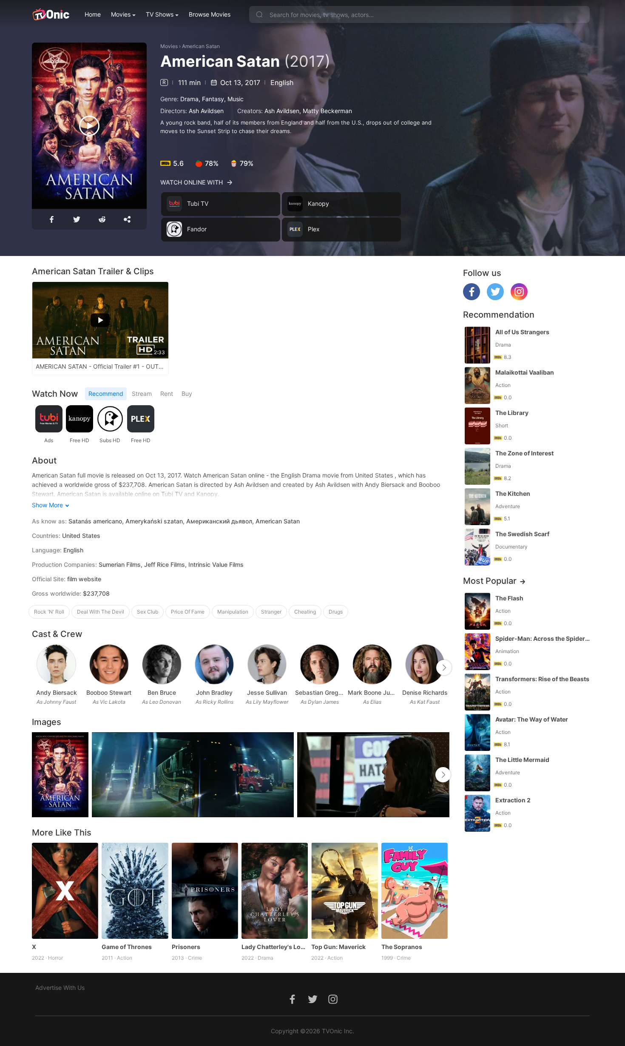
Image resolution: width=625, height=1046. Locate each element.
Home (93, 14)
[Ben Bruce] (162, 664)
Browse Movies (209, 14)
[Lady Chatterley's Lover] (274, 891)
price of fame (188, 611)
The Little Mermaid (522, 759)
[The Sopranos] (414, 891)
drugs (336, 611)
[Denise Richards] (425, 664)
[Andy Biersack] (56, 664)
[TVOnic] (51, 14)
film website (84, 579)
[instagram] (519, 297)
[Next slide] (444, 667)
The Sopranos (401, 946)
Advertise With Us (60, 987)
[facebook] (471, 297)
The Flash (509, 598)
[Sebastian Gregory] (319, 664)
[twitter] (495, 297)
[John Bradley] (214, 664)
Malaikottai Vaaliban (524, 372)
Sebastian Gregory (319, 692)
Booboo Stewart (108, 692)
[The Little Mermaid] (477, 772)
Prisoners (186, 946)
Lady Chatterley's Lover (274, 946)
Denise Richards (425, 692)
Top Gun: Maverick (338, 946)
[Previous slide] (37, 667)
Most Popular (490, 581)
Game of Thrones (127, 946)
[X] (65, 891)
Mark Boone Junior (372, 692)
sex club (147, 611)
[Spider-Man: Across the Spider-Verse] (477, 651)
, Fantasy (211, 98)
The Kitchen (512, 493)
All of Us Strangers (522, 331)
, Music (234, 98)
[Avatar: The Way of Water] (477, 732)
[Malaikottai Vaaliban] (477, 385)
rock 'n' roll (49, 611)
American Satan (201, 46)
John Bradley (214, 692)
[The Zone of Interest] (477, 466)
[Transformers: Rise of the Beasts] (477, 692)
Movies (121, 14)
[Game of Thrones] (135, 891)
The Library (511, 412)
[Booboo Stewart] (109, 664)
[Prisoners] (205, 891)
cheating (305, 611)
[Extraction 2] (477, 813)
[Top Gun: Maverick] (344, 891)
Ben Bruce (162, 692)
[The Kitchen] (477, 506)
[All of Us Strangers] (477, 345)
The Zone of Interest (524, 453)
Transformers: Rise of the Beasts (542, 678)
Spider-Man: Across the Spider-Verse (543, 638)
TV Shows (159, 14)
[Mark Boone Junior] (372, 664)
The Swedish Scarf (522, 533)
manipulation (232, 611)
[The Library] (477, 425)
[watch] (89, 126)
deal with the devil (100, 611)
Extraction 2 (513, 800)
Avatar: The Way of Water (531, 719)
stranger (271, 611)
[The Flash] (477, 611)
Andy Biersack (56, 692)
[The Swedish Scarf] (477, 547)
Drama (189, 98)
